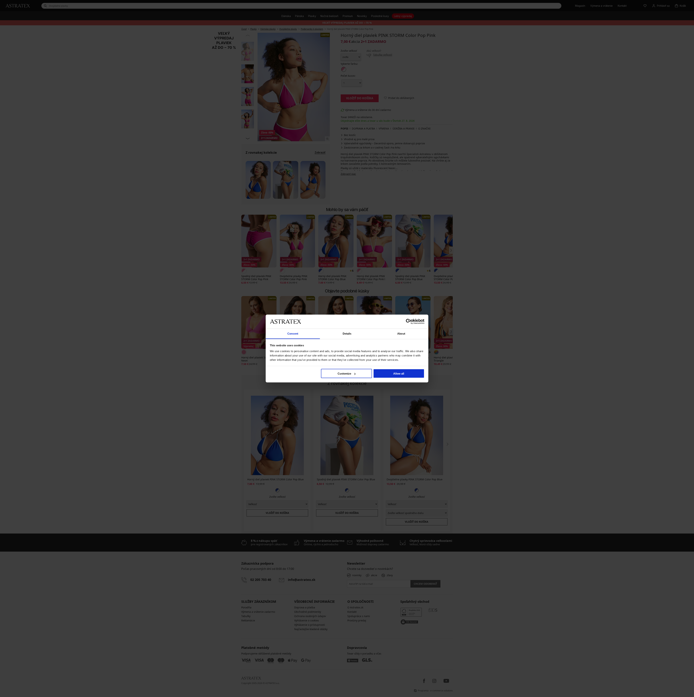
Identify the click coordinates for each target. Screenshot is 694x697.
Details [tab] (347, 333)
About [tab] (401, 333)
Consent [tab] (292, 333)
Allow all (398, 373)
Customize (344, 373)
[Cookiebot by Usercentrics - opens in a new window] (408, 321)
